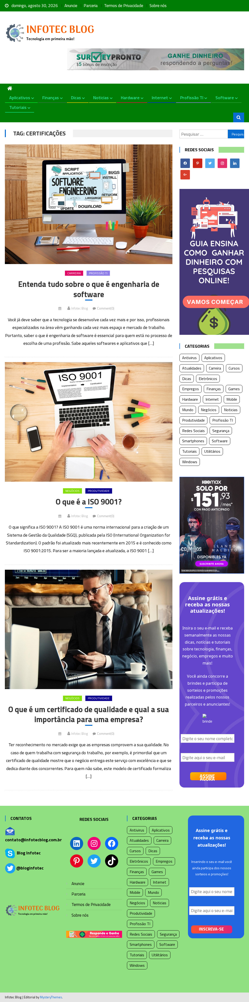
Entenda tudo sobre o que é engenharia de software (88, 289)
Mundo (187, 410)
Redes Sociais (193, 431)
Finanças (50, 97)
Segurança (220, 431)
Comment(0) (105, 308)
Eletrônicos (208, 378)
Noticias (101, 97)
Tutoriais (18, 107)
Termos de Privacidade (123, 5)
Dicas (76, 97)
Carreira (74, 273)
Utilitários (212, 451)
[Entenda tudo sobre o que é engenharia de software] (88, 204)
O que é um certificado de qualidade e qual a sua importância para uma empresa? (88, 714)
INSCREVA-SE (211, 929)
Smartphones (193, 441)
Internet (160, 97)
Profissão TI (191, 97)
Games (234, 389)
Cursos (234, 368)
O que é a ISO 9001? (89, 502)
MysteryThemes (51, 997)
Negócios (72, 490)
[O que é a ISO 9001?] (88, 422)
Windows (189, 462)
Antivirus (189, 358)
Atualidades (191, 368)
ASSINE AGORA (207, 776)
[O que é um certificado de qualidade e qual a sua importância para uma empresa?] (88, 629)
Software (224, 97)
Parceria (91, 5)
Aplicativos (19, 97)
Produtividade (99, 490)
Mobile (231, 399)
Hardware (130, 97)
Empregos (190, 389)
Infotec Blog (79, 308)
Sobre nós (158, 5)
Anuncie (70, 5)
